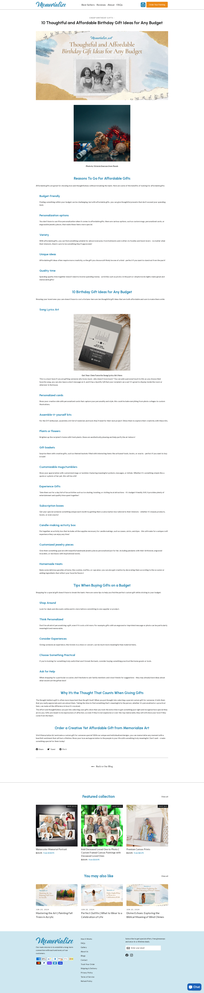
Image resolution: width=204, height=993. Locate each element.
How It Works (86, 939)
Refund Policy (86, 981)
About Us (84, 951)
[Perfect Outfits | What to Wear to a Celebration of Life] (102, 895)
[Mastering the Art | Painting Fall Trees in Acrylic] (57, 895)
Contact (84, 960)
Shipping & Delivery (89, 968)
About (111, 4)
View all (164, 796)
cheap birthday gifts (101, 18)
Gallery (84, 947)
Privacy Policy (87, 973)
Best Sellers (88, 4)
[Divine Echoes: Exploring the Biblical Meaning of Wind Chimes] (147, 895)
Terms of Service (87, 977)
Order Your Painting (157, 4)
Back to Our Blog (104, 766)
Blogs (83, 956)
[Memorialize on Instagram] (131, 955)
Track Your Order (88, 964)
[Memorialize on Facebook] (126, 955)
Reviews (101, 4)
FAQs (120, 4)
